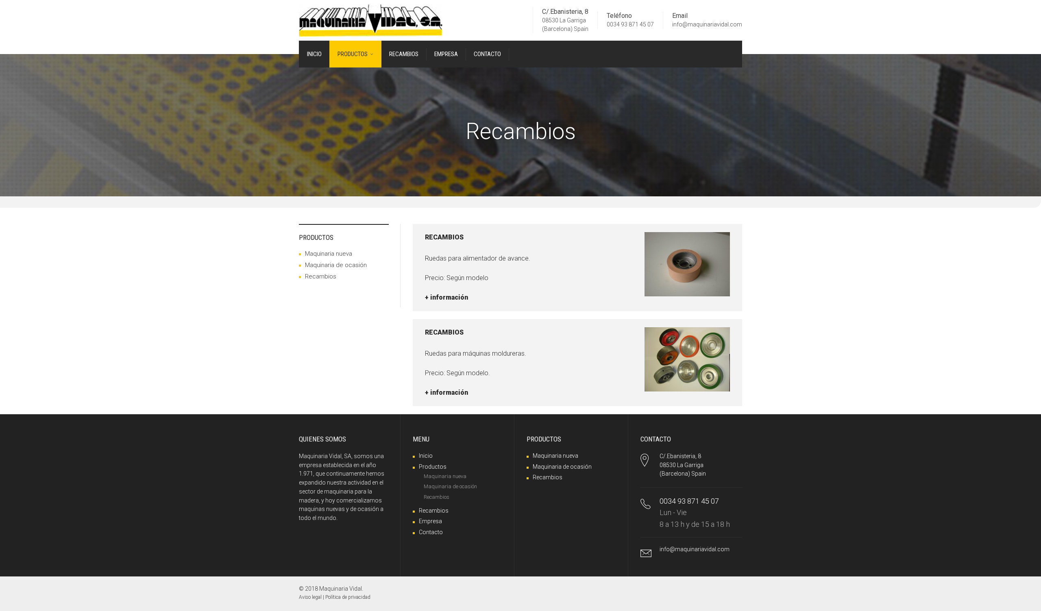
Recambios (320, 276)
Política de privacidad (347, 597)
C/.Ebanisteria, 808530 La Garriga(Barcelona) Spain (683, 465)
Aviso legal (310, 597)
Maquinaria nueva (328, 253)
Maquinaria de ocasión (336, 265)
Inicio (426, 455)
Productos (432, 466)
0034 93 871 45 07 (630, 25)
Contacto (431, 532)
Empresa (430, 521)
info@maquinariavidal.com (707, 25)
